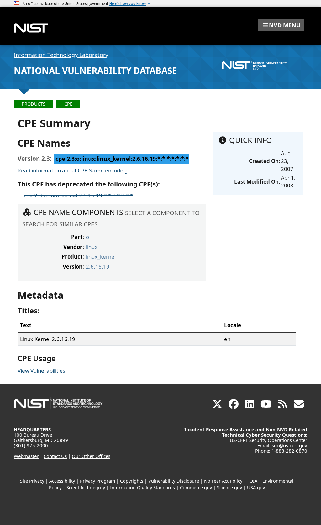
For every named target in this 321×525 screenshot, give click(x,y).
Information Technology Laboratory (61, 55)
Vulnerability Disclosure (173, 481)
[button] (281, 25)
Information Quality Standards (142, 488)
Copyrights (131, 481)
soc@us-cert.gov (289, 445)
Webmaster (26, 456)
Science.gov (229, 488)
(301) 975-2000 (31, 445)
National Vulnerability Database (95, 70)
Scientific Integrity (85, 488)
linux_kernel (101, 256)
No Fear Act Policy (223, 481)
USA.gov (256, 488)
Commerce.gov (196, 488)
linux (91, 246)
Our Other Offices (91, 456)
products (33, 104)
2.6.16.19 (97, 266)
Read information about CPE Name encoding (73, 170)
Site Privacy (32, 481)
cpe (68, 104)
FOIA (252, 481)
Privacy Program (97, 481)
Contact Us (55, 456)
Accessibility (62, 481)
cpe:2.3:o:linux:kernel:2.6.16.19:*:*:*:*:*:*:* (78, 195)
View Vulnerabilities (41, 370)
